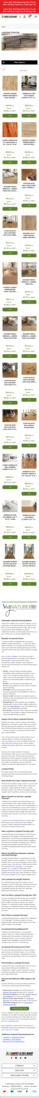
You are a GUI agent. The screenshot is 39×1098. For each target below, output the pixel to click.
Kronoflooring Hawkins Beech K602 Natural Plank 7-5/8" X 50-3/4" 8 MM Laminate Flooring (29, 142)
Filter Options (19, 62)
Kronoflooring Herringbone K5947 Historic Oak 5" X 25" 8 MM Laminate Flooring (10, 290)
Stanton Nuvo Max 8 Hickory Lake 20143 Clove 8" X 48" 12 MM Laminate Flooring (10, 427)
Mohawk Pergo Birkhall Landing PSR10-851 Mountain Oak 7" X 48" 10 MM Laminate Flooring (29, 282)
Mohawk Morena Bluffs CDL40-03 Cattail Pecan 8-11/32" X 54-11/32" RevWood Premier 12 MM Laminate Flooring (29, 564)
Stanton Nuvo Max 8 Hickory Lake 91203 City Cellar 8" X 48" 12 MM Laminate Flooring (10, 383)
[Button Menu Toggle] (35, 16)
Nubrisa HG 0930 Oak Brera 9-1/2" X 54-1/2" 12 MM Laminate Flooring (10, 517)
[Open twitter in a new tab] (20, 1058)
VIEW (10, 115)
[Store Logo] (9, 16)
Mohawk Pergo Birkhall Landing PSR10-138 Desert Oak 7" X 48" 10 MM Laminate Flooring (29, 336)
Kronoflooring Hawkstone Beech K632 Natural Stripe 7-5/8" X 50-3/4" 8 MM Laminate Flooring (10, 96)
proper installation (12, 656)
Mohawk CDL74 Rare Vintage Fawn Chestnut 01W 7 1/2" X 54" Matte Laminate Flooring (29, 236)
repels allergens (15, 706)
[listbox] (28, 71)
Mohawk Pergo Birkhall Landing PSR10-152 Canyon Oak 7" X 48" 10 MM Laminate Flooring (10, 189)
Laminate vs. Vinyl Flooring (12, 1039)
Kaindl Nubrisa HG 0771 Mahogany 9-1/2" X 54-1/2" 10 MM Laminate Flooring (9, 142)
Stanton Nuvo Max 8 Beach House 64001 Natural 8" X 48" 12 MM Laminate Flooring (29, 426)
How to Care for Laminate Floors (14, 1041)
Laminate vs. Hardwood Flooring (13, 1037)
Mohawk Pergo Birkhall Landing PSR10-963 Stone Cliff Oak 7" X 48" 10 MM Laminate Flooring (10, 336)
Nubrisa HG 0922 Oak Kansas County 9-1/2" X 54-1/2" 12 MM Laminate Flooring (29, 96)
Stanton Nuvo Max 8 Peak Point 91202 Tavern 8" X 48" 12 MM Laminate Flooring (29, 186)
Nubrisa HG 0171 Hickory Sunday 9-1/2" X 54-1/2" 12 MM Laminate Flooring (29, 474)
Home (3, 27)
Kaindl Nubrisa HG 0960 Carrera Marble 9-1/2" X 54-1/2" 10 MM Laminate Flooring (9, 467)
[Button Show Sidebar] (4, 70)
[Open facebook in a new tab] (11, 1058)
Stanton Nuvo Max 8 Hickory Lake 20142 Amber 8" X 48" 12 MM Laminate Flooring (10, 233)
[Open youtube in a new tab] (25, 1058)
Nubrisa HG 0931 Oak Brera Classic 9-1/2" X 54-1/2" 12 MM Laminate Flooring (29, 517)
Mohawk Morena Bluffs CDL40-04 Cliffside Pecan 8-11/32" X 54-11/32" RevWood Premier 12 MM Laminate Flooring (10, 564)
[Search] (20, 16)
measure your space (10, 992)
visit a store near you (8, 1019)
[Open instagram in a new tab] (16, 1058)
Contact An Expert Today (19, 1008)
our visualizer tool (10, 741)
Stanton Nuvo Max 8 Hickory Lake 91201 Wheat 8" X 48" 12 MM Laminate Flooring (29, 380)
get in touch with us (8, 1030)
